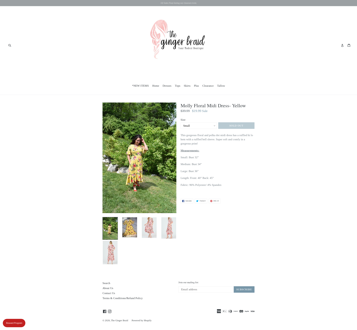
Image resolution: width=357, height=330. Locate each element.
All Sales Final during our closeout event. (178, 3)
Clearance (208, 85)
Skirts (187, 85)
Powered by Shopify (142, 320)
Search (106, 283)
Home (155, 85)
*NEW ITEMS (140, 85)
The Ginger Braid (119, 320)
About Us (107, 288)
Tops (177, 85)
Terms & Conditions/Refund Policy (122, 298)
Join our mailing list (188, 282)
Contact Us (108, 293)
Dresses (167, 85)
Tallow (221, 85)
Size (183, 119)
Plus (196, 85)
